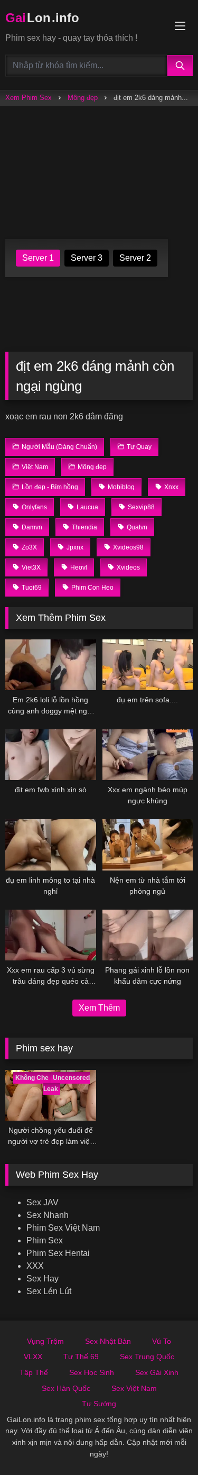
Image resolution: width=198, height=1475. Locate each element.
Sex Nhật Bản (108, 1341)
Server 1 (38, 257)
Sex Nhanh (47, 1215)
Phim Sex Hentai (58, 1253)
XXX (35, 1265)
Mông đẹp (83, 98)
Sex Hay (42, 1278)
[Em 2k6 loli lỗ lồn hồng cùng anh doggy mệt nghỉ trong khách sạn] (50, 664)
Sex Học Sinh (91, 1372)
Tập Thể (34, 1372)
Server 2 (135, 257)
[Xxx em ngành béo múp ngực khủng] (147, 754)
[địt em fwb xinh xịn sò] (50, 754)
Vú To (161, 1341)
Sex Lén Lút (48, 1291)
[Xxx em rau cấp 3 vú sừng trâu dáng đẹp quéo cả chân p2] (50, 935)
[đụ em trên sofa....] (147, 664)
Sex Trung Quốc (147, 1356)
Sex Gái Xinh (156, 1372)
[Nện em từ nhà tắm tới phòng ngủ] (147, 844)
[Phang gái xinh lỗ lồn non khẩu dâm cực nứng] (147, 935)
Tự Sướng (99, 1403)
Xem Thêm (99, 1007)
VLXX (33, 1356)
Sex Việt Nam (134, 1388)
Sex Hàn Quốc (66, 1388)
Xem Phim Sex (28, 98)
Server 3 (86, 257)
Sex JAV (42, 1202)
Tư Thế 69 (81, 1356)
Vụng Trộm (45, 1341)
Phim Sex (44, 1240)
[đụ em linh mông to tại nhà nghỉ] (50, 844)
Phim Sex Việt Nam (63, 1227)
